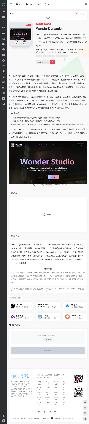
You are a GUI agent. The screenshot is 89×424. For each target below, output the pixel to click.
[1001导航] (20, 377)
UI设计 (38, 4)
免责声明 (57, 375)
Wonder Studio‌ (46, 52)
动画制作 (47, 24)
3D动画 (52, 50)
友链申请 (48, 375)
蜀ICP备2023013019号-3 (42, 418)
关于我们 (47, 377)
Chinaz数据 (40, 248)
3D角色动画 (61, 50)
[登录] (86, 4)
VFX (37, 52)
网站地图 (40, 375)
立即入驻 (82, 14)
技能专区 (39, 24)
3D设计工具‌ (72, 50)
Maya (81, 50)
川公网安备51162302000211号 (63, 418)
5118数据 (17, 248)
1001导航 (30, 418)
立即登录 (48, 339)
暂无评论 (16, 324)
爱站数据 (28, 248)
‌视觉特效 (73, 52)
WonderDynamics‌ (61, 52)
